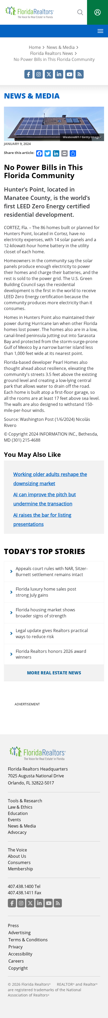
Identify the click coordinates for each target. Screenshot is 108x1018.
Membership (20, 869)
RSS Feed (79, 74)
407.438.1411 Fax (24, 893)
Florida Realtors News (51, 53)
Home (35, 47)
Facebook (28, 74)
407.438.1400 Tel (24, 886)
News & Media (61, 47)
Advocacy (17, 832)
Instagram (39, 74)
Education (18, 813)
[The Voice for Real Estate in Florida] (37, 753)
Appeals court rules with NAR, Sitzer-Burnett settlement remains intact (52, 571)
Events (14, 820)
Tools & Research (25, 801)
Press (13, 925)
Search (80, 11)
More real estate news (54, 673)
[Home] (29, 12)
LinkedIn (59, 74)
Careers (16, 961)
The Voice (17, 850)
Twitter (49, 74)
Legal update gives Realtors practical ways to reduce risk (52, 633)
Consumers (19, 862)
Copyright (18, 968)
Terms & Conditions (28, 940)
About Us (17, 856)
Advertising (19, 933)
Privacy (15, 947)
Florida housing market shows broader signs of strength (45, 613)
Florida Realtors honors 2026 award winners (51, 654)
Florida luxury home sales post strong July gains (46, 592)
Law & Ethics (20, 807)
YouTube (69, 74)
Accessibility (20, 954)
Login (97, 12)
